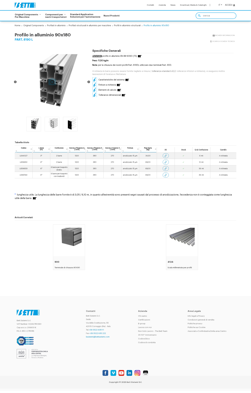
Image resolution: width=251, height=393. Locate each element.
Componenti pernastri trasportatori (56, 15)
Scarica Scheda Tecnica (223, 41)
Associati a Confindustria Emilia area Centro (207, 331)
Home (17, 26)
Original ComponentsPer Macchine (26, 15)
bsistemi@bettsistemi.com (98, 337)
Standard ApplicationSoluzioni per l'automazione (85, 15)
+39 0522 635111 (96, 330)
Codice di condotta (147, 342)
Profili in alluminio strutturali (127, 26)
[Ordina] (31, 149)
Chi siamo (142, 316)
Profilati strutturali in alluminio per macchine (90, 26)
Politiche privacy (195, 323)
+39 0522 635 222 (97, 333)
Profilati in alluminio (56, 26)
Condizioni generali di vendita (201, 320)
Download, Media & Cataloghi (193, 5)
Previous (15, 82)
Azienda (162, 5)
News (173, 5)
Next (88, 82)
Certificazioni (144, 320)
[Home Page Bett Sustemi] (25, 5)
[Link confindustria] (32, 353)
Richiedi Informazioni (225, 35)
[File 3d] (166, 155)
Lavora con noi (145, 327)
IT (219, 5)
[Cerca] (199, 15)
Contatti (150, 5)
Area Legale (194, 311)
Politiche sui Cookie (196, 327)
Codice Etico (144, 339)
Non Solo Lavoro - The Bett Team (152, 331)
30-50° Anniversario (147, 335)
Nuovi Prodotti (112, 16)
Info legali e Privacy (196, 316)
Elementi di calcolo (107, 90)
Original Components (33, 26)
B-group (141, 323)
